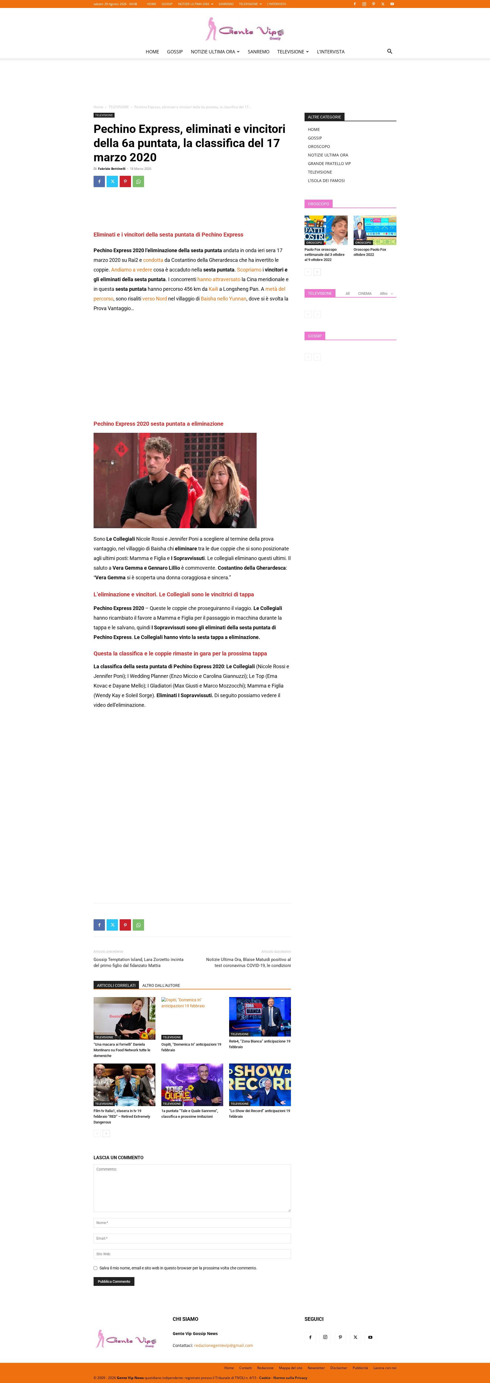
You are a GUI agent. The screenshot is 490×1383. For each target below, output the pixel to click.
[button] (389, 52)
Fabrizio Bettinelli (111, 168)
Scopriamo (249, 270)
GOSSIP (167, 4)
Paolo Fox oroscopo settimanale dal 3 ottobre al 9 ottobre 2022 (325, 254)
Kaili (213, 289)
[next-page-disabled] (317, 314)
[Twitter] (383, 4)
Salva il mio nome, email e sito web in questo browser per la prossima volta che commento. (178, 1268)
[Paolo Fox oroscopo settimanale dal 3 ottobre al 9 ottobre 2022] (326, 230)
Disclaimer (338, 1367)
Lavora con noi (384, 1367)
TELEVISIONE (248, 4)
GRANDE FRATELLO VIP (329, 163)
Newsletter (316, 1367)
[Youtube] (392, 4)
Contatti (245, 1367)
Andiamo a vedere (131, 270)
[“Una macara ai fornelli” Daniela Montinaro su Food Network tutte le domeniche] (124, 1018)
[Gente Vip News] (245, 26)
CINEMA (364, 293)
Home (98, 107)
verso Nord (154, 299)
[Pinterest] (373, 4)
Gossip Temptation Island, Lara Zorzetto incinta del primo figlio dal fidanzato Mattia (138, 962)
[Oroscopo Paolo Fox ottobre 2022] (375, 230)
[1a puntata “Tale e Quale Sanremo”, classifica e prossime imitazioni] (192, 1085)
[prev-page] (97, 1133)
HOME (151, 4)
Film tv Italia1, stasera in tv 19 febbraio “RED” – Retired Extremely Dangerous (122, 1116)
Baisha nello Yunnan (223, 299)
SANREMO (226, 4)
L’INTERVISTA (276, 4)
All (348, 293)
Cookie (265, 1377)
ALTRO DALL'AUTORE (161, 985)
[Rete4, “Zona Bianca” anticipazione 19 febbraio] (260, 1017)
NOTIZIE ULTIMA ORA (193, 4)
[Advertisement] (245, 85)
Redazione (265, 1367)
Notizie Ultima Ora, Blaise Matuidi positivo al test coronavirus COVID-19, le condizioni (248, 962)
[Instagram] (364, 4)
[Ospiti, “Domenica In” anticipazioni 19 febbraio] (192, 1018)
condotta (152, 260)
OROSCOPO (319, 146)
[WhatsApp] (138, 181)
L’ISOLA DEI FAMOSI (326, 180)
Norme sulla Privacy (290, 1377)
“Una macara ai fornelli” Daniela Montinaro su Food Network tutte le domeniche (122, 1050)
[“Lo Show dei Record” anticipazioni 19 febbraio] (260, 1085)
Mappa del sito (290, 1367)
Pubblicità (360, 1367)
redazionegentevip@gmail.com (223, 1345)
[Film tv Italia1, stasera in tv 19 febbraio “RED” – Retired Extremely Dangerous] (124, 1085)
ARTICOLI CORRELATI (116, 985)
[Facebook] (354, 4)
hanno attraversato (218, 279)
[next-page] (106, 1133)
